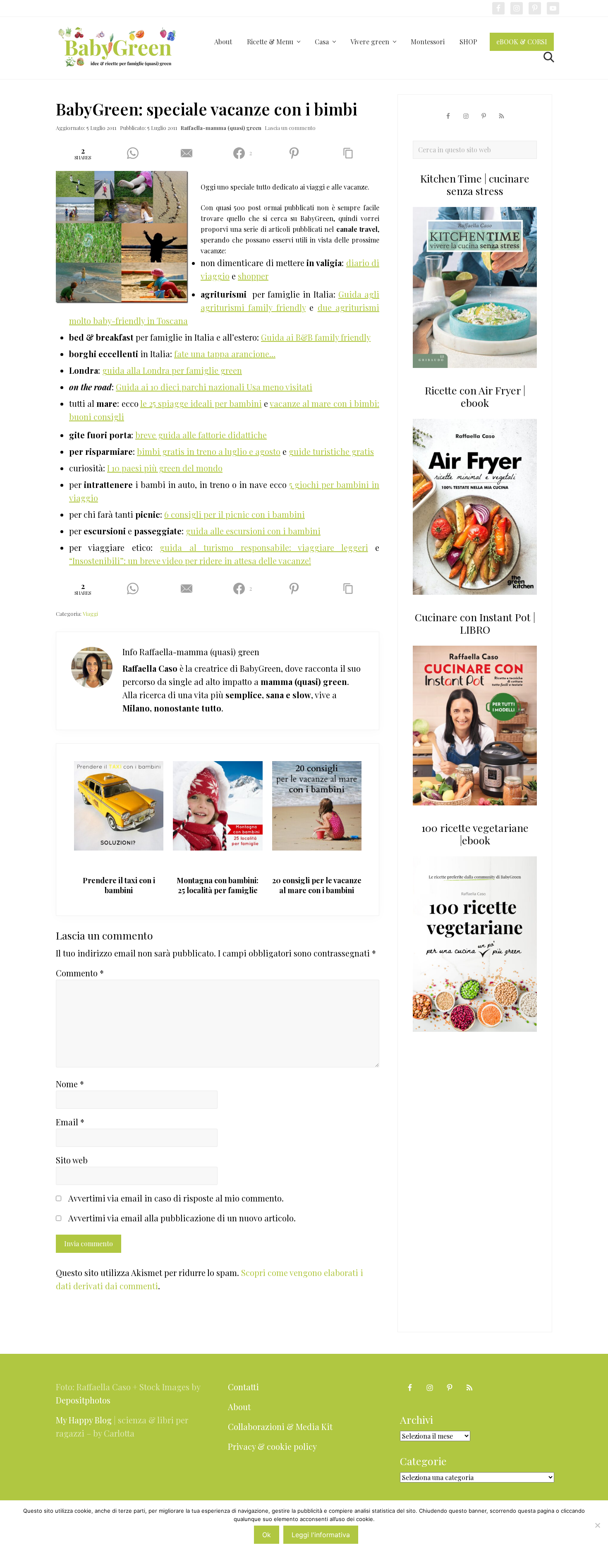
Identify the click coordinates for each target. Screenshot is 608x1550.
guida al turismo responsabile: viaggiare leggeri (264, 547)
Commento (80, 972)
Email (70, 1121)
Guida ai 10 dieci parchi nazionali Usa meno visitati (214, 386)
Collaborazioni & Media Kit (280, 1426)
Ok (266, 1535)
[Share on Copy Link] (351, 153)
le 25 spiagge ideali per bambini (201, 403)
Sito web (72, 1160)
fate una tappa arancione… (224, 353)
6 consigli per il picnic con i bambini (234, 514)
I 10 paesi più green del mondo (165, 467)
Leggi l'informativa (321, 1535)
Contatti (243, 1386)
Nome (70, 1083)
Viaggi (90, 613)
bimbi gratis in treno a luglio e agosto (208, 451)
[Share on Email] (189, 153)
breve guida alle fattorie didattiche (201, 434)
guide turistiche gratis (331, 451)
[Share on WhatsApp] (135, 153)
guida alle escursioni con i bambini (253, 530)
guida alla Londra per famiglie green (172, 370)
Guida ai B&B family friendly (316, 337)
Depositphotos (83, 1400)
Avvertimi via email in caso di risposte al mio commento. (176, 1198)
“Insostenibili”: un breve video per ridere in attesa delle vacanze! (190, 560)
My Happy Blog (84, 1419)
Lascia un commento (290, 127)
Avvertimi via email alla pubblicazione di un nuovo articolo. (182, 1217)
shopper (253, 275)
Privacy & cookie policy (272, 1446)
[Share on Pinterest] (297, 153)
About (239, 1406)
